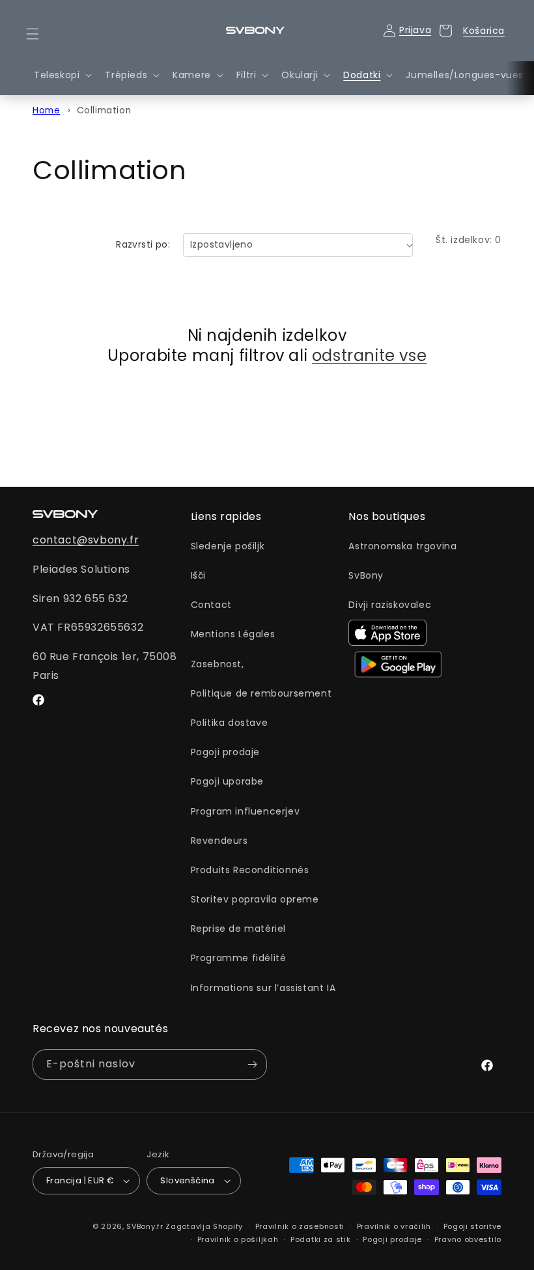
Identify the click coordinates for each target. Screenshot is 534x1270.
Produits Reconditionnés (250, 869)
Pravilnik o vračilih (394, 1226)
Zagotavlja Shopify (204, 1226)
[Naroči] (252, 1064)
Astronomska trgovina (402, 546)
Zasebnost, (217, 664)
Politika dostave (229, 722)
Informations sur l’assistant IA (263, 987)
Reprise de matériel (238, 928)
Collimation (104, 110)
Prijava (415, 29)
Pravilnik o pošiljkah (238, 1239)
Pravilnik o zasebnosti (299, 1226)
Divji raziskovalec (389, 604)
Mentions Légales (233, 634)
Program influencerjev (245, 811)
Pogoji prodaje (225, 751)
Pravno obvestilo (467, 1239)
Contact (211, 604)
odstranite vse (369, 355)
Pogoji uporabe (227, 781)
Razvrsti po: (143, 244)
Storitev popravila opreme (255, 899)
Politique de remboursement (261, 693)
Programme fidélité (239, 957)
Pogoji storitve (472, 1226)
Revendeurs (219, 840)
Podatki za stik (320, 1239)
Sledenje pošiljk (228, 546)
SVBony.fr (144, 1226)
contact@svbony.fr (86, 539)
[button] (40, 34)
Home (46, 110)
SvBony (366, 575)
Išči (198, 575)
